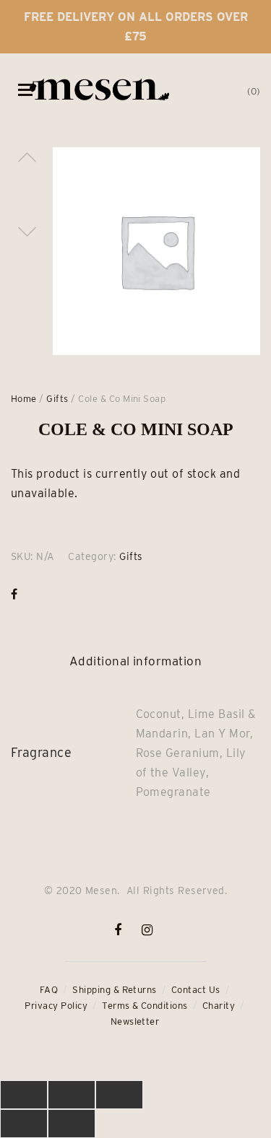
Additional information (135, 661)
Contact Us (195, 989)
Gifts (57, 398)
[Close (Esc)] (24, 1094)
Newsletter (135, 1021)
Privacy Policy (56, 1005)
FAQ (49, 989)
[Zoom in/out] (119, 1094)
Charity (218, 1005)
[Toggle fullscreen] (71, 1094)
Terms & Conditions (145, 1005)
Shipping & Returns (114, 989)
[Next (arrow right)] (71, 1123)
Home (24, 398)
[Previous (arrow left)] (24, 1123)
